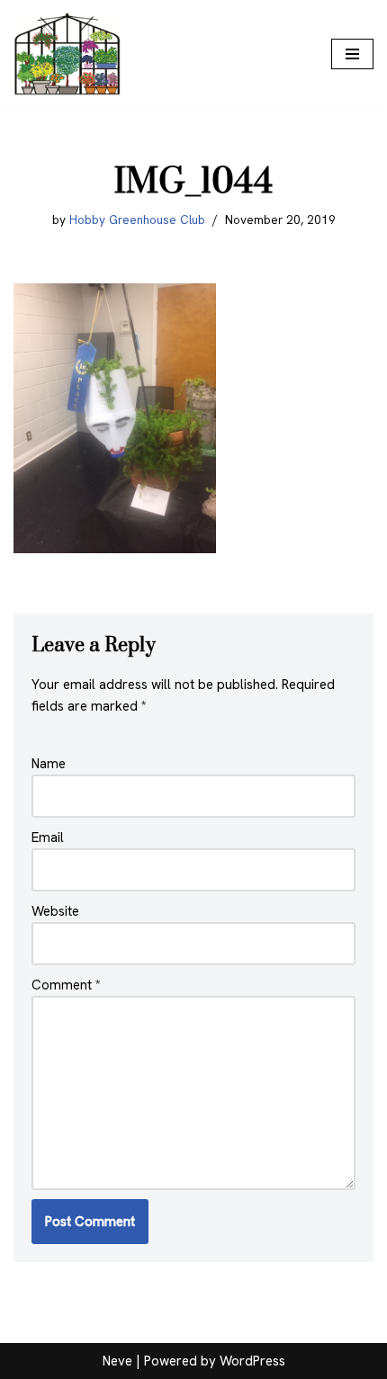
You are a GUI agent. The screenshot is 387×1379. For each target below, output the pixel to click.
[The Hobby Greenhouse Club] (68, 54)
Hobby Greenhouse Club (137, 219)
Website (55, 911)
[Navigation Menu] (352, 54)
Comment (66, 985)
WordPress (252, 1361)
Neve (117, 1361)
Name (49, 764)
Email (48, 837)
